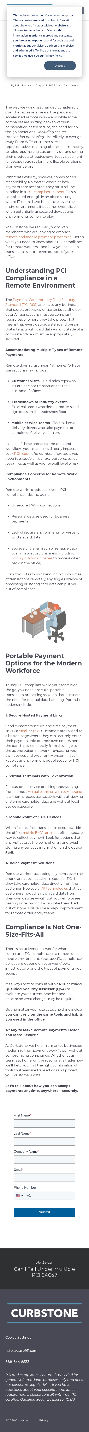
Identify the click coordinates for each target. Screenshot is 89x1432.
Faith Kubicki (23, 85)
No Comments (68, 85)
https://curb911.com (21, 1351)
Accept (60, 65)
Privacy (43, 1420)
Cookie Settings (18, 1337)
